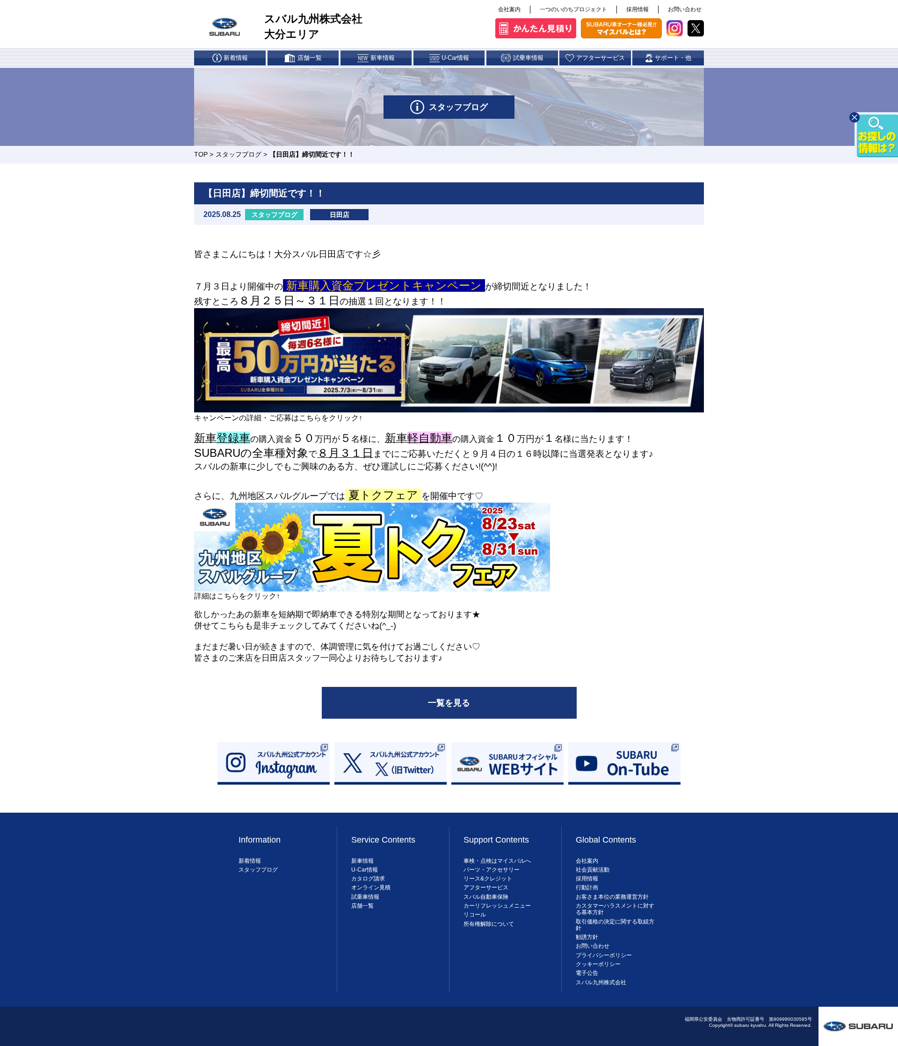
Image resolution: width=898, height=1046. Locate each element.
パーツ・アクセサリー (491, 869)
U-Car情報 (364, 869)
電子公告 (587, 973)
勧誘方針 (587, 937)
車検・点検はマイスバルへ (497, 861)
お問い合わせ (685, 9)
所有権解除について (488, 924)
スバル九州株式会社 (601, 982)
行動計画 (587, 887)
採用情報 (637, 9)
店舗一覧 (362, 905)
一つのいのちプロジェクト (573, 9)
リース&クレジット (487, 878)
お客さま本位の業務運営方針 (612, 897)
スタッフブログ (238, 154)
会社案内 (509, 9)
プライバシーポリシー (604, 955)
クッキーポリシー (598, 964)
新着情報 (250, 861)
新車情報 (362, 861)
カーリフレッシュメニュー (497, 905)
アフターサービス (485, 887)
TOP (201, 154)
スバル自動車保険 (485, 897)
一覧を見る (449, 702)
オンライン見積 (371, 887)
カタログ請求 (368, 878)
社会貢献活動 (592, 869)
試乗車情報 (365, 897)
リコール (474, 914)
